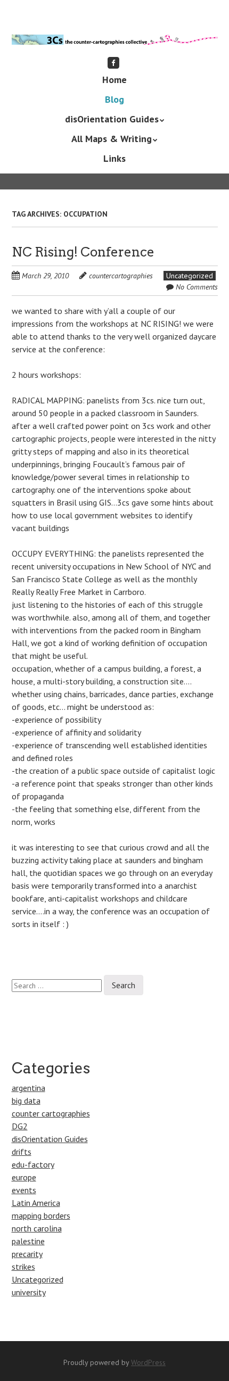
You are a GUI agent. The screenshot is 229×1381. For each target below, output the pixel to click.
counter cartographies (51, 1113)
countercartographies (121, 275)
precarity (27, 1253)
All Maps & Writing (111, 139)
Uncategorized (189, 275)
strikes (23, 1266)
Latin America (36, 1202)
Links (114, 158)
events (24, 1190)
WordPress (148, 1362)
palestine (28, 1241)
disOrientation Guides (112, 119)
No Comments (197, 287)
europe (24, 1177)
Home (114, 79)
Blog (114, 99)
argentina (28, 1087)
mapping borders (41, 1215)
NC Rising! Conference (83, 252)
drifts (21, 1151)
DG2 (20, 1126)
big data (26, 1100)
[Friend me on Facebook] (113, 62)
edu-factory (33, 1164)
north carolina (37, 1228)
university (29, 1292)
